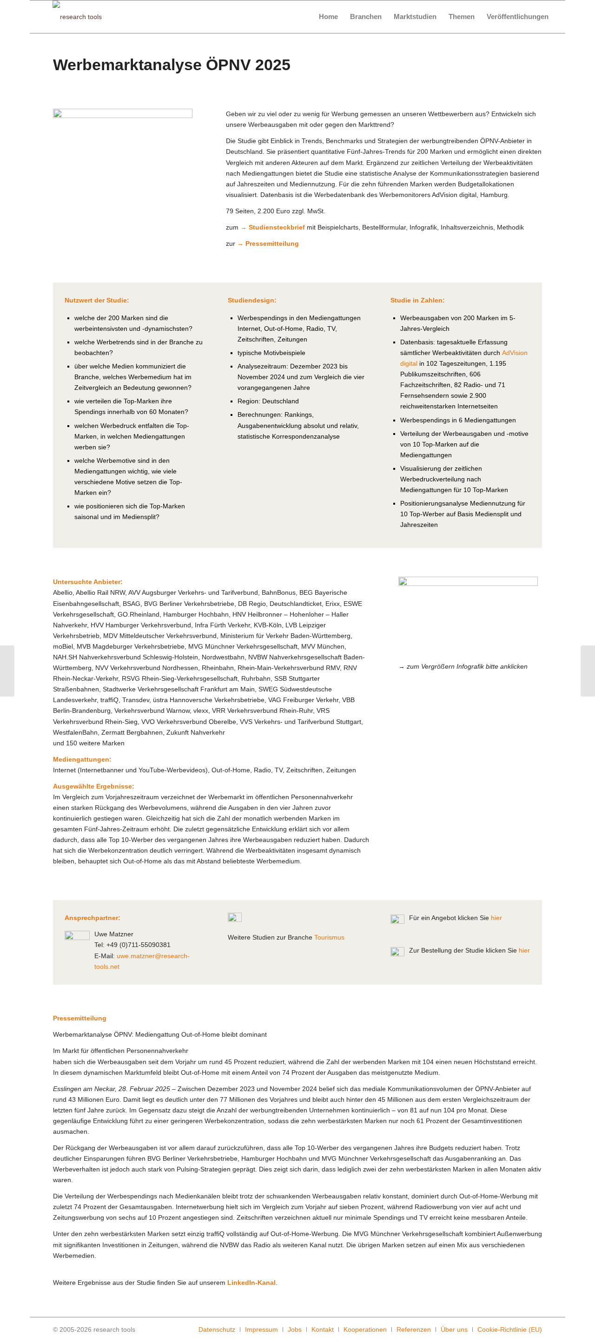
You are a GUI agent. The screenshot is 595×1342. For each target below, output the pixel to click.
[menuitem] (328, 16)
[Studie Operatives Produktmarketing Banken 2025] (7, 671)
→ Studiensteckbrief (272, 227)
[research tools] (77, 16)
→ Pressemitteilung (268, 243)
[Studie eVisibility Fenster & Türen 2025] (588, 671)
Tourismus (329, 937)
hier (496, 917)
